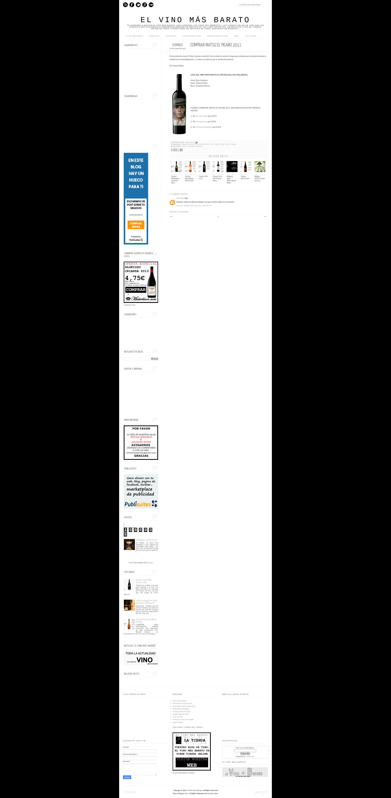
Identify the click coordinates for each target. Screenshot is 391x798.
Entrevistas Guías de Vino (182, 703)
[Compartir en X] (178, 149)
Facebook (131, 4)
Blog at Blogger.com (180, 793)
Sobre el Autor (178, 722)
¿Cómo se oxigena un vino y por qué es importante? (146, 601)
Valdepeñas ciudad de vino (146, 540)
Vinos (236, 36)
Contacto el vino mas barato (183, 719)
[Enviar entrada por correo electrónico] (196, 142)
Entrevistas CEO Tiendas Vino (184, 706)
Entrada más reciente (172, 217)
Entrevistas (154, 36)
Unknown (189, 142)
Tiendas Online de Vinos (182, 711)
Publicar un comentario (179, 212)
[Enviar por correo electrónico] (172, 149)
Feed (125, 4)
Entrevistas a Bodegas (181, 709)
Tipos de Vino (178, 717)
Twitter (138, 4)
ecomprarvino (201, 122)
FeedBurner (250, 756)
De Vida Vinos (202, 116)
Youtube (151, 4)
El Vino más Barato (195, 20)
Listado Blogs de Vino (180, 714)
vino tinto (225, 144)
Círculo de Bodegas (204, 127)
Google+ (144, 4)
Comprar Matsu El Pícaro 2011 (196, 144)
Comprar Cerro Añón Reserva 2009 (144, 581)
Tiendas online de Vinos (217, 36)
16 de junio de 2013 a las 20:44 (194, 206)
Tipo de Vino (171, 36)
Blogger (149, 563)
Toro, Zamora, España (192, 146)
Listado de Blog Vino (191, 36)
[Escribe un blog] (175, 149)
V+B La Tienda (250, 36)
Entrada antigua (265, 217)
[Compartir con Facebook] (181, 149)
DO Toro (215, 144)
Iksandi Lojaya (212, 793)
